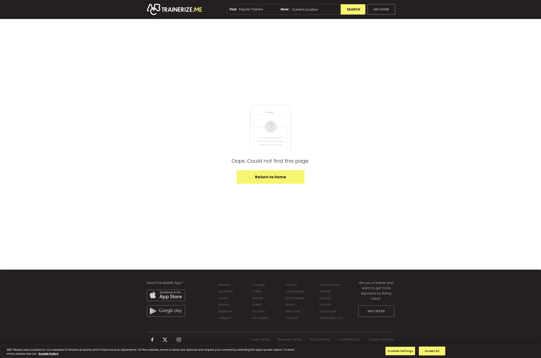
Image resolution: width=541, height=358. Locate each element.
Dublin (257, 304)
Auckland (226, 291)
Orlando (292, 318)
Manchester (295, 298)
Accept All (432, 351)
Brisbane (225, 311)
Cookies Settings (381, 339)
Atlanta (224, 284)
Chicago (258, 284)
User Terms (260, 339)
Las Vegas (260, 318)
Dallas (257, 291)
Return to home (270, 177)
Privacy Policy (320, 339)
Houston (258, 311)
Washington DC (331, 318)
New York (293, 311)
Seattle (325, 291)
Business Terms (290, 339)
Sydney (325, 298)
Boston (224, 304)
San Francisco (330, 284)
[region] (270, 350)
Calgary (225, 318)
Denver (257, 298)
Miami (290, 304)
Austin (223, 298)
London (291, 284)
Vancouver (327, 311)
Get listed (381, 9)
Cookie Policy (349, 339)
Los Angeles (295, 291)
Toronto (325, 304)
